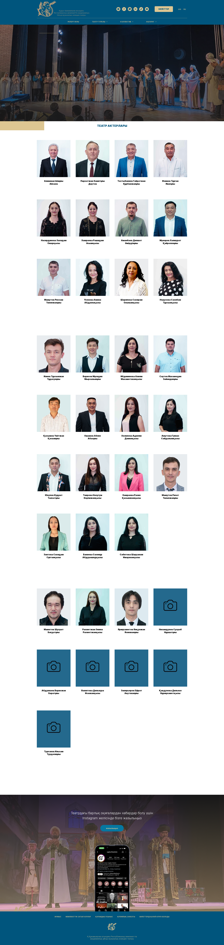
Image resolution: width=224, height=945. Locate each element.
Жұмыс (58, 917)
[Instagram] (118, 9)
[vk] (135, 9)
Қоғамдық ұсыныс (104, 917)
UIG (179, 9)
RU (185, 9)
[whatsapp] (130, 9)
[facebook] (124, 9)
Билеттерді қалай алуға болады (154, 917)
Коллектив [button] (126, 22)
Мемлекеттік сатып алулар (78, 917)
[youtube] (147, 9)
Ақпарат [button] (150, 22)
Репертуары (73, 22)
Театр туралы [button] (99, 22)
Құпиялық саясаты (126, 917)
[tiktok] (141, 9)
